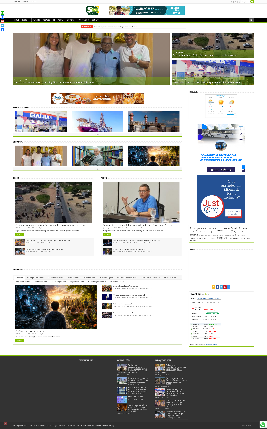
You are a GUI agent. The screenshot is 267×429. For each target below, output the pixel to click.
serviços (230, 238)
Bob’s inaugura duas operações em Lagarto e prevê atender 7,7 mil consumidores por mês (57, 82)
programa (242, 235)
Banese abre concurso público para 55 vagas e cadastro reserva (138, 379)
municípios (224, 233)
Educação (192, 231)
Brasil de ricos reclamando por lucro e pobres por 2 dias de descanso (134, 311)
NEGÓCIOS (25, 20)
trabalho (242, 238)
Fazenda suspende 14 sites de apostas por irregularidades (44, 247)
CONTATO (95, 20)
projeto (199, 238)
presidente (235, 235)
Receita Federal (206, 238)
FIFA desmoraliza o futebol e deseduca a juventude (129, 293)
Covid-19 (235, 228)
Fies (231, 231)
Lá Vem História (73, 276)
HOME (16, 20)
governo (245, 231)
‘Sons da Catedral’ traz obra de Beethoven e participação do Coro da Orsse (138, 407)
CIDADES (46, 20)
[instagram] (239, 2)
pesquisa (201, 235)
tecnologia (236, 238)
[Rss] (231, 2)
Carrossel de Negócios (21, 105)
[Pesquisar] (252, 1)
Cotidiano (19, 276)
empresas (205, 231)
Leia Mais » (20, 232)
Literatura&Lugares (106, 276)
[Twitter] (235, 2)
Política (104, 176)
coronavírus (224, 228)
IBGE (250, 231)
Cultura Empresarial (58, 280)
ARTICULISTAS (83, 20)
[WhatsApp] (2, 13)
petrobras (208, 235)
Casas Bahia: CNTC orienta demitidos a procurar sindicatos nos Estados (175, 391)
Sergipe (222, 237)
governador (237, 231)
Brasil (203, 228)
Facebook (34, 2)
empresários (213, 231)
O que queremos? (136, 396)
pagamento (245, 233)
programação (193, 238)
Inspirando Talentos (23, 280)
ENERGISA (220, 231)
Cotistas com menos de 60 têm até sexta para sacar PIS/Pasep (137, 388)
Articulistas (18, 140)
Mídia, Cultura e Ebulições (150, 276)
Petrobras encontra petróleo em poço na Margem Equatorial (201, 82)
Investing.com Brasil (211, 344)
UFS (191, 240)
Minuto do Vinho (41, 280)
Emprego (199, 231)
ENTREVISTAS (58, 20)
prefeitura (228, 235)
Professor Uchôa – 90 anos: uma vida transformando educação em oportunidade (211, 55)
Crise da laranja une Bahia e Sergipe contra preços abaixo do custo (50, 223)
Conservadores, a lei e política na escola (125, 284)
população (215, 235)
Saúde (213, 238)
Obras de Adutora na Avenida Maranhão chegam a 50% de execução (116, 27)
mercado (217, 233)
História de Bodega (117, 280)
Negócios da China (77, 280)
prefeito (221, 235)
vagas (194, 240)
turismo (248, 238)
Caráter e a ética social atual (30, 329)
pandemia (194, 235)
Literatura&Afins (89, 276)
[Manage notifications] (5, 423)
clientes (209, 228)
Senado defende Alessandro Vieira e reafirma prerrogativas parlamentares (136, 238)
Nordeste (238, 233)
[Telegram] (2, 25)
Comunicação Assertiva (97, 280)
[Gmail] (2, 21)
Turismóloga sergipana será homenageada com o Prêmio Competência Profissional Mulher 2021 (132, 368)
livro (212, 233)
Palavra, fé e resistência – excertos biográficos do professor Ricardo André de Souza (170, 368)
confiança (215, 228)
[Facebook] (233, 2)
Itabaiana (207, 233)
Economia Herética (55, 276)
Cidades (16, 176)
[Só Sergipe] (92, 10)
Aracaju (195, 228)
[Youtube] (237, 2)
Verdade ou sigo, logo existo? (122, 302)
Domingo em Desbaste (35, 276)
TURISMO (36, 20)
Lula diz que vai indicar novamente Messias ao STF (129, 247)
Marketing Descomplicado (127, 276)
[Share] (2, 30)
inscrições (192, 233)
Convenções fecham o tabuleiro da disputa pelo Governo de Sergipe (138, 223)
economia (244, 228)
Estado (227, 231)
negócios (231, 233)
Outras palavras (170, 276)
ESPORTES (70, 20)
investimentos (200, 233)
